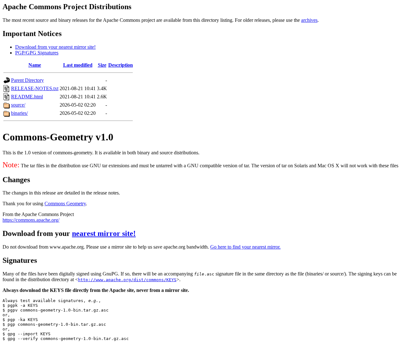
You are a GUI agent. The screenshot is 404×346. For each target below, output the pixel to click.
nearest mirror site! (104, 233)
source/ (18, 105)
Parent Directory (27, 80)
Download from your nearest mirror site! (55, 47)
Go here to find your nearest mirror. (245, 247)
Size (102, 65)
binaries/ (19, 113)
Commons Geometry (65, 203)
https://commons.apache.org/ (31, 220)
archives (309, 20)
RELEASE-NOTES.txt (34, 88)
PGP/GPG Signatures (36, 52)
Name (34, 65)
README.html (27, 96)
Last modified (77, 65)
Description (120, 65)
